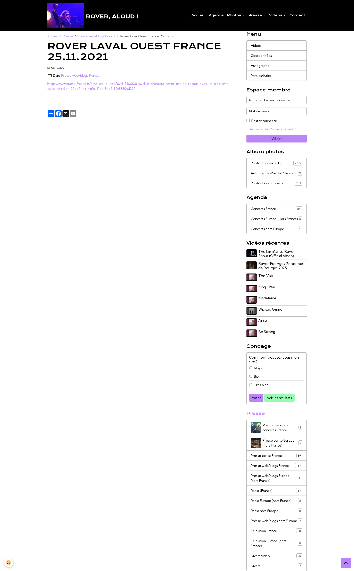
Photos (234, 15)
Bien (257, 376)
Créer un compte (257, 129)
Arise (262, 320)
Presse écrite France (276, 456)
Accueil (198, 15)
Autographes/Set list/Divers (276, 173)
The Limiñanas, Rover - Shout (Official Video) (277, 253)
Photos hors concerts (276, 183)
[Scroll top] (346, 563)
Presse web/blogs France (96, 36)
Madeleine (267, 298)
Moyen (259, 368)
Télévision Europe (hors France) (276, 543)
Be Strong (266, 331)
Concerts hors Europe (276, 229)
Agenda (216, 15)
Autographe (260, 66)
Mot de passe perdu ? (283, 129)
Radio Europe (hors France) (276, 501)
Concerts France (276, 209)
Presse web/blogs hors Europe (276, 521)
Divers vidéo (276, 556)
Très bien (261, 385)
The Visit (265, 276)
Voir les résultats (279, 398)
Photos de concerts (276, 163)
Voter (256, 398)
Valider (276, 139)
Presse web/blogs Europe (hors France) (276, 478)
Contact (297, 15)
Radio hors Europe (276, 511)
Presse (255, 15)
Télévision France (276, 531)
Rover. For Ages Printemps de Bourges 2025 (281, 265)
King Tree (266, 287)
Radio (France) (276, 491)
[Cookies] (8, 562)
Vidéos (276, 15)
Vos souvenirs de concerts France (282, 427)
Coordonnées (261, 56)
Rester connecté (264, 121)
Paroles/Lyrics (261, 76)
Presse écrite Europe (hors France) (282, 442)
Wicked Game (270, 309)
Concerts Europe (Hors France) (276, 219)
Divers (276, 566)
